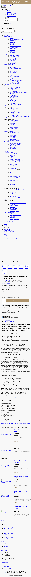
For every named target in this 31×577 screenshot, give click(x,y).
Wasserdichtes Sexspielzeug (16, 80)
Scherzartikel (13, 52)
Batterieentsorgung (8, 527)
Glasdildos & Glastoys (15, 112)
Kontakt (5, 523)
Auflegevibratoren (14, 95)
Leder (11, 172)
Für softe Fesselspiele (15, 132)
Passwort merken (9, 22)
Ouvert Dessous (13, 165)
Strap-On (12, 44)
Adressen (9, 12)
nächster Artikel (4, 237)
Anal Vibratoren (13, 103)
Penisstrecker (13, 74)
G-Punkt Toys (13, 62)
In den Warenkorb (17, 300)
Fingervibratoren (14, 97)
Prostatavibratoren (14, 71)
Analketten (12, 124)
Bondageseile (13, 136)
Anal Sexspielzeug (14, 120)
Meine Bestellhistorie (12, 13)
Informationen (4, 531)
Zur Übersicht (4, 235)
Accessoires (12, 181)
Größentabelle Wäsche (9, 537)
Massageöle (12, 217)
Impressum (6, 546)
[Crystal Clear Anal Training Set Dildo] (6, 435)
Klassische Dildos (14, 108)
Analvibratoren (13, 121)
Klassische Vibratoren (15, 87)
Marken (5, 224)
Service (2, 520)
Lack (11, 171)
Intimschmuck (13, 63)
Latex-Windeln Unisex (15, 176)
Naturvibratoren (13, 88)
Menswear (6, 187)
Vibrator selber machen (15, 104)
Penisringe (12, 42)
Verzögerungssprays (14, 205)
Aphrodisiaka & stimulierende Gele (18, 203)
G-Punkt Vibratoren (14, 91)
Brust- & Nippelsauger (15, 56)
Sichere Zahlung (4, 550)
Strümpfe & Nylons (14, 180)
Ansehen (16, 441)
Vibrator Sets (13, 99)
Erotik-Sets (12, 50)
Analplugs (12, 125)
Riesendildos (13, 111)
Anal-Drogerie (13, 128)
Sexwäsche (12, 185)
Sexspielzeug (7, 35)
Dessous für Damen (8, 152)
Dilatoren (12, 75)
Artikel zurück (4, 234)
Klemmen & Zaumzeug (15, 144)
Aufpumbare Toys (14, 115)
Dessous (6, 151)
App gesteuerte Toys (14, 82)
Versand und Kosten (8, 533)
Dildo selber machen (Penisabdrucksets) (19, 116)
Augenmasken (13, 135)
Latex (11, 173)
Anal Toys (6, 117)
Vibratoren (6, 84)
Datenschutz (6, 547)
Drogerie (6, 199)
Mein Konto (9, 10)
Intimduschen (13, 148)
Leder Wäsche (13, 196)
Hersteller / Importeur (9, 321)
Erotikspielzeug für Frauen (16, 55)
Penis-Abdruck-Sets (14, 76)
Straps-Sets (12, 155)
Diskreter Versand (5, 562)
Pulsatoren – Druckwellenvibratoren (18, 92)
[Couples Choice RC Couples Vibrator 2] (6, 466)
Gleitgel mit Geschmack (15, 215)
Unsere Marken (7, 538)
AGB (5, 543)
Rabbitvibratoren (14, 96)
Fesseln (11, 133)
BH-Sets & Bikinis (14, 153)
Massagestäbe (13, 100)
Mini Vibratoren (13, 94)
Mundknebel (13, 139)
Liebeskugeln (13, 59)
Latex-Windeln (13, 149)
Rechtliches (3, 541)
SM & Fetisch (7, 141)
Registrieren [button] (12, 23)
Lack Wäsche (13, 193)
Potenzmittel (12, 204)
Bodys (11, 157)
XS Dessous (12, 167)
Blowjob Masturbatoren (15, 68)
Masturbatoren (13, 67)
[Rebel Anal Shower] (6, 450)
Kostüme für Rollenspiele (16, 177)
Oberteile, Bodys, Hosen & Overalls (18, 189)
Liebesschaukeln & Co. (15, 46)
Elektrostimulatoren (14, 83)
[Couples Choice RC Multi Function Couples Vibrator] (6, 481)
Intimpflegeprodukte (14, 208)
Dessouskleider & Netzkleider (17, 160)
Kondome (12, 201)
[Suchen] (15, 31)
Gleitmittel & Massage (9, 212)
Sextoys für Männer (8, 64)
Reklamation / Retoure (9, 525)
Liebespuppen (13, 66)
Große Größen (13, 168)
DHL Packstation (8, 534)
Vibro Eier (12, 60)
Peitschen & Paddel (14, 140)
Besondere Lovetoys (8, 78)
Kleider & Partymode (15, 159)
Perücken (12, 183)
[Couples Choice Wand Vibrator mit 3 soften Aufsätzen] (4, 267)
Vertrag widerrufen (8, 528)
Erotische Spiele (13, 48)
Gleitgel (11, 213)
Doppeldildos (13, 109)
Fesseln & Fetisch (8, 129)
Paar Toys (12, 38)
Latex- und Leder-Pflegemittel (17, 175)
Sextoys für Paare (8, 36)
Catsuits (11, 156)
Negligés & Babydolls (15, 161)
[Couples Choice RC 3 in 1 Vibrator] (6, 512)
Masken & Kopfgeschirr (15, 145)
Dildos (5, 105)
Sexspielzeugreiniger (14, 211)
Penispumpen (13, 72)
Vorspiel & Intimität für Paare (17, 39)
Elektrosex (12, 147)
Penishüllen (12, 43)
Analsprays (12, 207)
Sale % (5, 225)
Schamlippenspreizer (14, 51)
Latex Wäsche (13, 195)
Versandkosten (13, 568)
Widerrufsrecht (7, 545)
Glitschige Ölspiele (14, 47)
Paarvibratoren (13, 40)
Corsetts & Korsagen (15, 163)
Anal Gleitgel (13, 216)
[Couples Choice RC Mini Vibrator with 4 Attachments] (6, 496)
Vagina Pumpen (13, 58)
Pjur (25, 1)
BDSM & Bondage (8, 131)
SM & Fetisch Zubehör (15, 143)
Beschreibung (7, 320)
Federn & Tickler (14, 137)
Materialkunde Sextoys (9, 536)
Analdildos (12, 113)
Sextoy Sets (12, 79)
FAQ (5, 524)
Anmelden (3, 6)
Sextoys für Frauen (8, 54)
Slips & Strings (13, 164)
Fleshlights (12, 70)
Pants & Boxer (13, 192)
